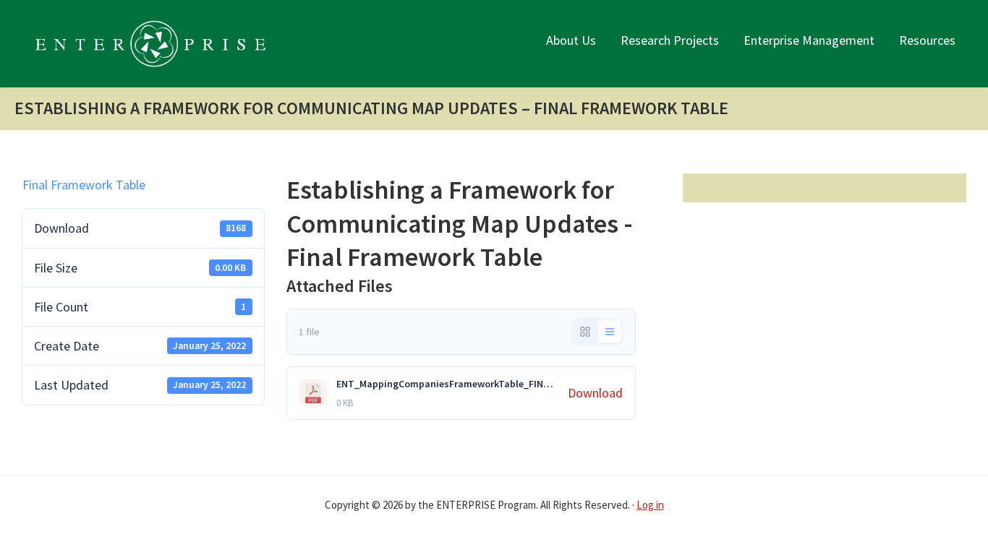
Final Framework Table (83, 184)
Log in (650, 505)
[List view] (609, 331)
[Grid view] (585, 331)
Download (595, 392)
